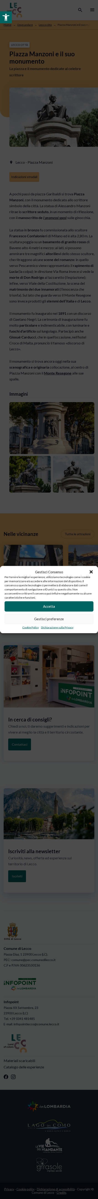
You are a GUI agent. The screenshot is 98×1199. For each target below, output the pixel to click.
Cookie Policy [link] (30, 627)
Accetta (49, 606)
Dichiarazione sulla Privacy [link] (57, 627)
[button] (91, 572)
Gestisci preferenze (49, 619)
